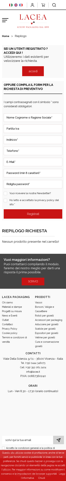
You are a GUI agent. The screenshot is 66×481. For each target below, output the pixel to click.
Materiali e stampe (12, 307)
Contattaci (7, 324)
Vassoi (38, 302)
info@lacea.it (33, 371)
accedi (33, 71)
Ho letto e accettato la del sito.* (34, 202)
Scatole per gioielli (45, 328)
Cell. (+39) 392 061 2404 (33, 367)
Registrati (33, 214)
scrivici (33, 281)
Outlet (5, 320)
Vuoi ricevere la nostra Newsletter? (30, 193)
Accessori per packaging (48, 320)
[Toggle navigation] (5, 20)
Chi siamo (7, 302)
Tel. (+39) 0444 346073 (33, 363)
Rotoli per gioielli (44, 315)
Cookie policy (9, 333)
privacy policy (45, 200)
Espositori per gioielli (46, 333)
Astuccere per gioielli (46, 324)
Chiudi (41, 478)
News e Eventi (9, 315)
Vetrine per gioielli (45, 337)
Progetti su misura (12, 311)
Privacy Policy (9, 328)
